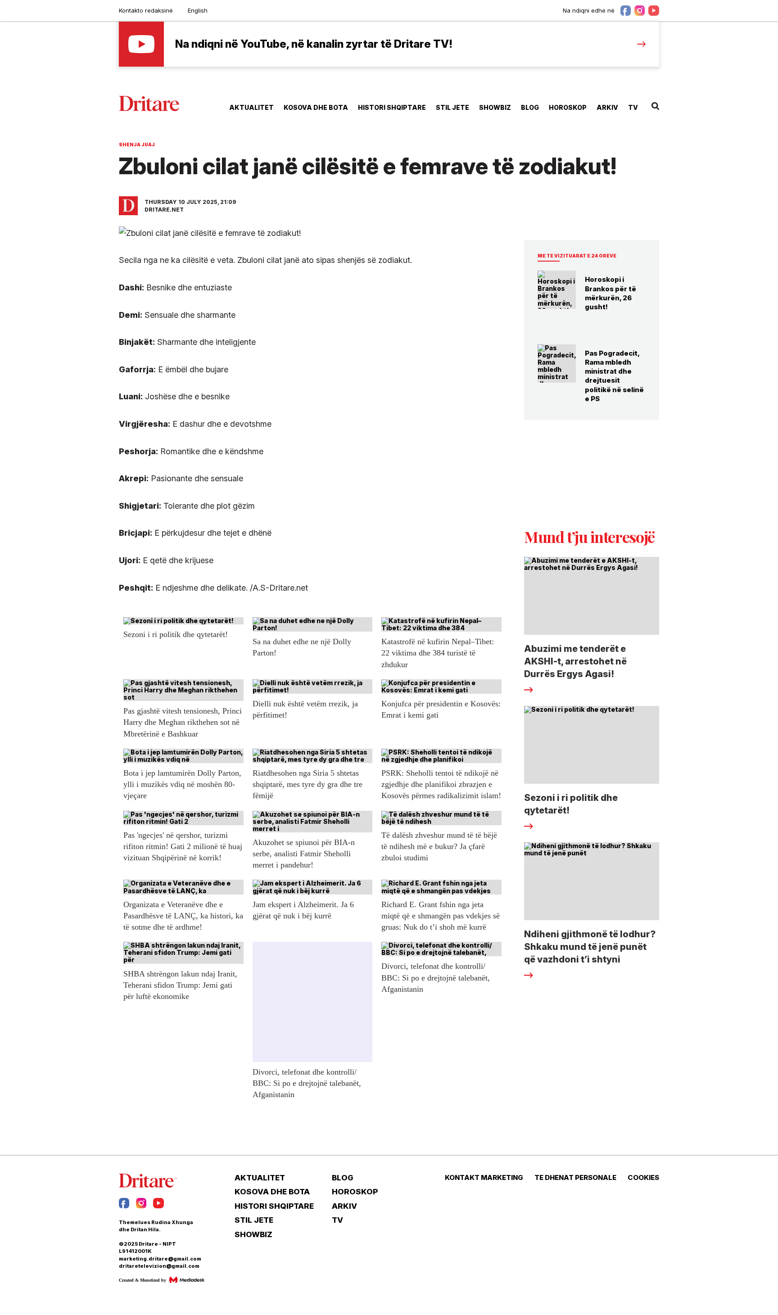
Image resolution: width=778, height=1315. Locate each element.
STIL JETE (452, 107)
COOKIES (643, 1178)
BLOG (530, 107)
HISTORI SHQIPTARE (392, 107)
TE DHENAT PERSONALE (575, 1178)
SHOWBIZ (495, 107)
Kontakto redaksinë (146, 10)
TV (633, 107)
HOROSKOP (568, 107)
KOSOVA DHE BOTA (316, 107)
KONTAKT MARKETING (484, 1178)
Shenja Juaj (137, 144)
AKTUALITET (251, 107)
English (198, 10)
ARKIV (607, 107)
